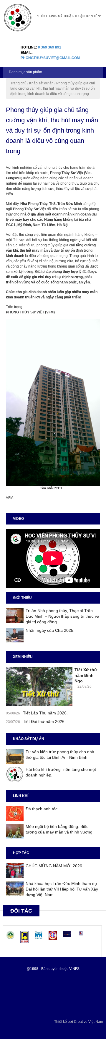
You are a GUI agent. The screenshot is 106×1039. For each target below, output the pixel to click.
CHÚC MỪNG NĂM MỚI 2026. (54, 865)
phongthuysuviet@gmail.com (50, 58)
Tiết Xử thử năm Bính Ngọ (85, 675)
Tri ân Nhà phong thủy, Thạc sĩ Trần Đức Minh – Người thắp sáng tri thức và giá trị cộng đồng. (62, 616)
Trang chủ (18, 83)
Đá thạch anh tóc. (42, 808)
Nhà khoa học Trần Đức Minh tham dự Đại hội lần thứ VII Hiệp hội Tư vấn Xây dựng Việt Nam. (62, 889)
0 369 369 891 (49, 47)
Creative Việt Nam (88, 1022)
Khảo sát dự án (41, 83)
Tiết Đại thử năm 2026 (43, 721)
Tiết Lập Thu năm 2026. (45, 713)
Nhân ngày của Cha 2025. (50, 630)
